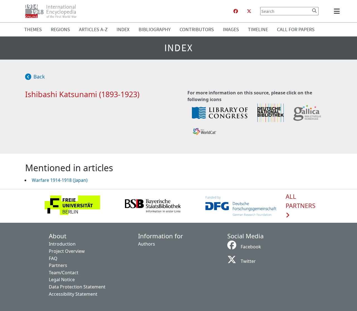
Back (39, 76)
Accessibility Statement (73, 294)
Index (123, 29)
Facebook (251, 247)
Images (231, 29)
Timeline (258, 29)
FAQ (53, 258)
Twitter (248, 261)
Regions (60, 29)
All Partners (300, 201)
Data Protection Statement (77, 287)
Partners (58, 265)
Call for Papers (296, 29)
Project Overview (67, 251)
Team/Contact (63, 273)
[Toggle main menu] (337, 11)
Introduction (62, 244)
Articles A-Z (93, 29)
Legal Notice (62, 279)
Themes (33, 29)
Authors (146, 244)
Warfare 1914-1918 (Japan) (60, 180)
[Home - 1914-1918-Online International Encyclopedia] (53, 11)
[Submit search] (314, 10)
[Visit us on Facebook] (235, 11)
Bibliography (155, 29)
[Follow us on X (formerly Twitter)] (249, 11)
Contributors (197, 29)
